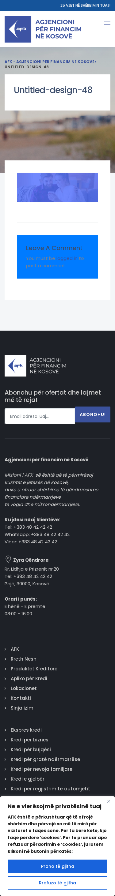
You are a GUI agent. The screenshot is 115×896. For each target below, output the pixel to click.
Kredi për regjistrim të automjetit (50, 788)
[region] (57, 846)
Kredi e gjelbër (27, 779)
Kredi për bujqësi (31, 749)
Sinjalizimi (23, 708)
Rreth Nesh (23, 659)
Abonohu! (93, 414)
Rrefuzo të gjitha (57, 883)
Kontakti (21, 698)
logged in (67, 258)
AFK (15, 649)
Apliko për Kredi (29, 678)
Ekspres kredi (26, 730)
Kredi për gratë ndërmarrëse (45, 759)
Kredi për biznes (29, 740)
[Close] (108, 801)
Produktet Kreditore (34, 668)
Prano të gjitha (57, 866)
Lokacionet (24, 688)
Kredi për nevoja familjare (41, 769)
